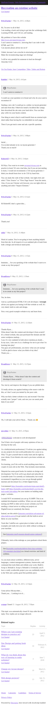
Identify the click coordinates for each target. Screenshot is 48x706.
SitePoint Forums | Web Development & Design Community (23, 2)
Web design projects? (10, 678)
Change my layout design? (12, 669)
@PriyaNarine (7, 438)
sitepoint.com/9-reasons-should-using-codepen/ (24, 534)
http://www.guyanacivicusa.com (13, 40)
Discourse (14, 703)
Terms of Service (35, 693)
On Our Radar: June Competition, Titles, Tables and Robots (23, 69)
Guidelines (22, 693)
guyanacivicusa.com (31, 165)
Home (3, 693)
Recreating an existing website (19, 7)
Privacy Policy (6, 697)
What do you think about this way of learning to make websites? (13, 657)
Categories (12, 693)
